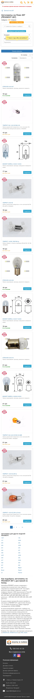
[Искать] (29, 26)
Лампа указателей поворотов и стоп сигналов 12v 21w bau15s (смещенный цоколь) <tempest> (16, 126)
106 (19, 538)
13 (22, 527)
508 (2, 562)
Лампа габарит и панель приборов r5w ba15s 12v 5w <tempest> (17, 243)
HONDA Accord (14, 632)
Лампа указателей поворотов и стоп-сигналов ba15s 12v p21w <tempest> (17, 475)
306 (2, 550)
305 (19, 548)
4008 (19, 555)
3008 (19, 545)
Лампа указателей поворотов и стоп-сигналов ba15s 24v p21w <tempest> (17, 204)
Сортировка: (15, 58)
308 (2, 553)
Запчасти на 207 (9, 10)
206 (19, 543)
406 (19, 558)
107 (2, 540)
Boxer (2, 570)
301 (2, 548)
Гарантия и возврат (8, 668)
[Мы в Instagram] (18, 655)
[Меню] (32, 2)
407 (2, 560)
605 (19, 562)
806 (19, 565)
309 (19, 553)
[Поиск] (21, 2)
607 (2, 565)
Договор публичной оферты (10, 670)
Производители (7, 675)
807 (2, 567)
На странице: (24, 55)
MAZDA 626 (6, 632)
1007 (2, 538)
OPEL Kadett (23, 632)
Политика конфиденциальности (11, 673)
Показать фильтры (17, 51)
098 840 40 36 (18, 648)
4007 (2, 555)
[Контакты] (25, 2)
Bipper (20, 567)
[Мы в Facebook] (14, 655)
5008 (19, 560)
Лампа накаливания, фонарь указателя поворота (16, 87)
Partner (20, 572)
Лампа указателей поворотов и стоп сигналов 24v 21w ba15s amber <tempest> (16, 436)
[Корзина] (28, 2)
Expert (20, 570)
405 (2, 558)
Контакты (5, 663)
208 (2, 545)
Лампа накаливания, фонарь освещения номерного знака (17, 165)
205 (2, 543)
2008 (19, 540)
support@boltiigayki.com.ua (13, 691)
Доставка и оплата (8, 665)
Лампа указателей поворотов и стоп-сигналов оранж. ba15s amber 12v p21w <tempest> (17, 514)
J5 (1, 572)
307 (19, 550)
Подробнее (27, 95)
